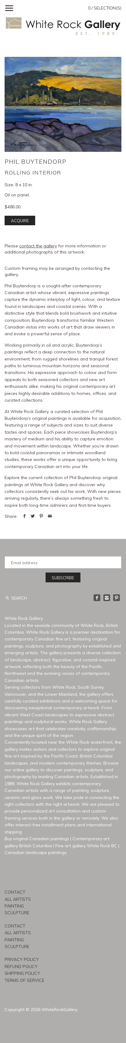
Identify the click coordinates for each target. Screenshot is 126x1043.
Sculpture (17, 912)
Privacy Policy (22, 959)
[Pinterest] (116, 597)
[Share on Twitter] (32, 516)
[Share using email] (50, 516)
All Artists (18, 899)
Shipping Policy (22, 973)
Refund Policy (21, 966)
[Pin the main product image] (41, 516)
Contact (15, 892)
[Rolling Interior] (63, 104)
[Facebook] (97, 597)
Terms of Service (24, 980)
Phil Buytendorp (35, 161)
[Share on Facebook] (24, 516)
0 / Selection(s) (104, 8)
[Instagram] (106, 597)
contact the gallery (38, 246)
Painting (14, 906)
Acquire (20, 220)
